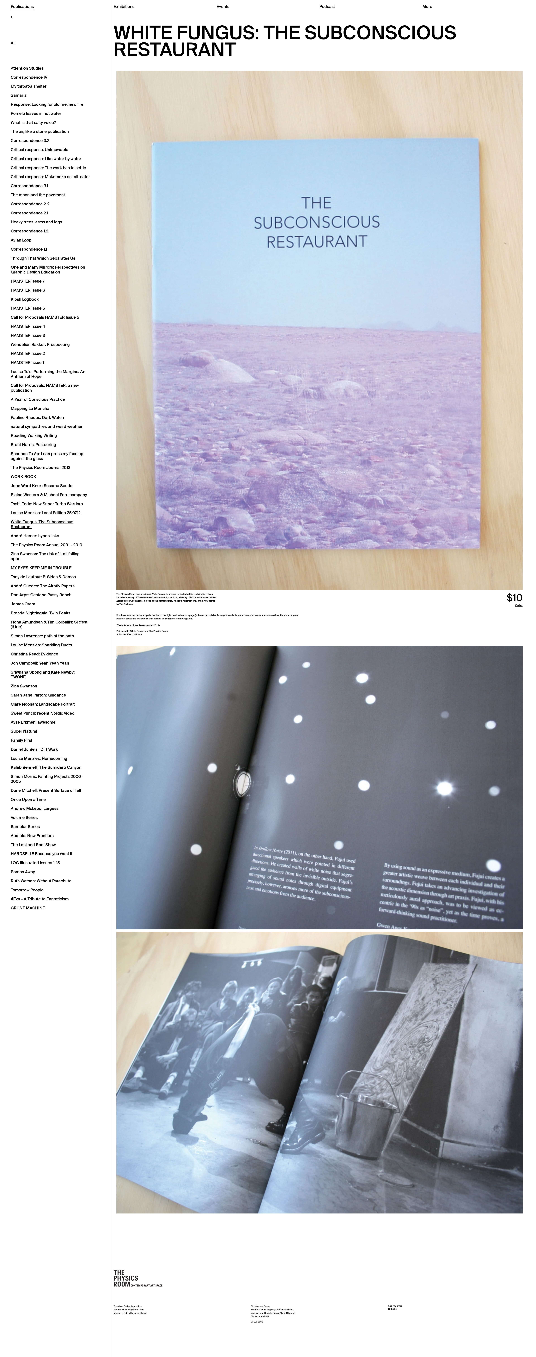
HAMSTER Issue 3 (28, 335)
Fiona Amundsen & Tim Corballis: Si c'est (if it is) (49, 624)
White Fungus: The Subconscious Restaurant (42, 524)
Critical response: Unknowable (39, 149)
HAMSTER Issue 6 (28, 290)
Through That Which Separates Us (43, 258)
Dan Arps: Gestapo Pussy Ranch (41, 595)
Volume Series (24, 817)
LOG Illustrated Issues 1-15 (35, 862)
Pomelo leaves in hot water (36, 113)
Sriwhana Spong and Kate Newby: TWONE (43, 674)
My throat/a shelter (28, 86)
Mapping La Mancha (30, 408)
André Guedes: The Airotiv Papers (43, 586)
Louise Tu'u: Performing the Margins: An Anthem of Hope (48, 374)
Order (519, 605)
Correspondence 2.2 (30, 204)
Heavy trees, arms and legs (36, 222)
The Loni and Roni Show (33, 844)
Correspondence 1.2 (29, 231)
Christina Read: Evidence (34, 654)
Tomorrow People (27, 890)
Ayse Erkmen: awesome (33, 722)
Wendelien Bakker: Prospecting (40, 344)
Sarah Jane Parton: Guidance (38, 695)
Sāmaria (19, 95)
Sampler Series (25, 826)
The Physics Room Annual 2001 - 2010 (46, 545)
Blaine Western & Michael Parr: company (49, 494)
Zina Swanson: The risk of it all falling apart (45, 556)
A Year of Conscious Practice (38, 399)
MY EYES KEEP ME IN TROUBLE (41, 567)
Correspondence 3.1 (29, 185)
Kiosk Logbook (25, 299)
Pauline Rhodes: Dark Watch (37, 417)
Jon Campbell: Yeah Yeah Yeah (40, 663)
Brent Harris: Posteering (33, 444)
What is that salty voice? (33, 122)
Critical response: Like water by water (46, 158)
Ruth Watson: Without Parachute (41, 881)
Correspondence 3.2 (30, 140)
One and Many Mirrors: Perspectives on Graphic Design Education (48, 269)
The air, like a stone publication (40, 131)
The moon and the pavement (38, 195)
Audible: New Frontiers (32, 835)
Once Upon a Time (28, 799)
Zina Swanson (24, 686)
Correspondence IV (29, 77)
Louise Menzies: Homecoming (39, 758)
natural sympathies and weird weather (47, 426)
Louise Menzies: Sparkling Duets (41, 645)
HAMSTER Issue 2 (28, 353)
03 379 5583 (257, 1322)
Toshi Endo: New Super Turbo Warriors (47, 503)
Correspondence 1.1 (29, 249)
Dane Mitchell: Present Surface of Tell (46, 790)
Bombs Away (23, 871)
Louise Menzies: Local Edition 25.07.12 (46, 512)
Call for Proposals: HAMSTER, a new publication (45, 388)
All (13, 43)
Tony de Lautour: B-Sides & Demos (43, 576)
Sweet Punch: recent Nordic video (42, 713)
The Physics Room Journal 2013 (40, 467)
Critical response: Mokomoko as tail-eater (50, 176)
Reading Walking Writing (34, 435)
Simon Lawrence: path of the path (42, 636)
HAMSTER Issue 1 (27, 362)
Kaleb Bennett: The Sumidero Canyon (46, 767)
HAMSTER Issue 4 (28, 326)
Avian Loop (21, 240)
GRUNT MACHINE (28, 908)
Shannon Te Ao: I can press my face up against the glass (47, 456)
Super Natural (24, 731)
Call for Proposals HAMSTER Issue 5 (45, 317)
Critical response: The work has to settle (48, 167)
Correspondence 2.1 (29, 213)
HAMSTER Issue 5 (28, 308)
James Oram (23, 604)
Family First (21, 740)
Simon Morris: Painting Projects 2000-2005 (47, 779)
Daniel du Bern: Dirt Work (34, 749)
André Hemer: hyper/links (35, 535)
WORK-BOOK (23, 476)
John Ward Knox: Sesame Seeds (41, 485)
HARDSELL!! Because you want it (41, 853)
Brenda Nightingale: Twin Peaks (40, 613)
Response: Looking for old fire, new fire (47, 104)
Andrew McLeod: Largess (34, 808)
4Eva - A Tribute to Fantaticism (40, 899)
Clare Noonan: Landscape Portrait (43, 704)
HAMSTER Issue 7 (28, 281)
